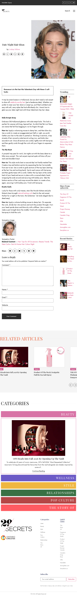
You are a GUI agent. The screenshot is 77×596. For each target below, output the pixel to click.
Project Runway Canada (65, 210)
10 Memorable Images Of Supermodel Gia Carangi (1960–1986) (67, 103)
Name (5, 289)
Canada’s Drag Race (64, 216)
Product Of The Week (65, 204)
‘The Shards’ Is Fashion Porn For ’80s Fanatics (70, 283)
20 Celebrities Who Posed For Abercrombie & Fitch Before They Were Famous (66, 138)
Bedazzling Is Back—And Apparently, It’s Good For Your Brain (70, 295)
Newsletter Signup (7, 3)
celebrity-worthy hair (17, 102)
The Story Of (64, 194)
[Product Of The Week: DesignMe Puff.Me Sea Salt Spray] (49, 357)
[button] (4, 54)
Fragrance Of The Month (65, 198)
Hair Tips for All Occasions (27, 241)
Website (5, 305)
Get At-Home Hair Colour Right (22, 244)
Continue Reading (38, 471)
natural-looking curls (25, 193)
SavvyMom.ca (64, 230)
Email (4, 297)
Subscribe (71, 579)
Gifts (61, 221)
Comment (6, 265)
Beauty (37, 369)
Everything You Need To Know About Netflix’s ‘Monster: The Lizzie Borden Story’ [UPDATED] (70, 258)
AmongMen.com (65, 227)
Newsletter (63, 224)
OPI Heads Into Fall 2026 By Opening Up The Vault (70, 246)
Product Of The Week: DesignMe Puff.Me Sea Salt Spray (70, 271)
